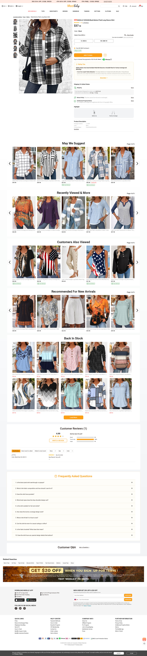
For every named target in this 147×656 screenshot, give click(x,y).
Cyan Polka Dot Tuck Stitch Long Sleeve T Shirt (73, 410)
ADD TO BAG (88, 55)
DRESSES (65, 11)
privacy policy (79, 644)
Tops (24, 17)
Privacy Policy (118, 623)
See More (76, 129)
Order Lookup (54, 631)
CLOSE (131, 653)
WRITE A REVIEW (58, 440)
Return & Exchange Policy (21, 623)
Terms (85, 605)
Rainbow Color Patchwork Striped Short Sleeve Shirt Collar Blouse (54, 180)
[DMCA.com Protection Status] (99, 638)
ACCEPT (119, 653)
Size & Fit (17, 627)
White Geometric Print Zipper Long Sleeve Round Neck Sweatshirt (29, 410)
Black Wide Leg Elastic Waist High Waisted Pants (50, 329)
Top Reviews (16, 451)
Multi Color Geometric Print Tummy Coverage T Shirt (100, 279)
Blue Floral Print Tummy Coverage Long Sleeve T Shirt (26, 374)
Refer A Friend (119, 631)
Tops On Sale (21, 563)
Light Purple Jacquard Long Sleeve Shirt (121, 180)
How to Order (54, 623)
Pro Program (85, 625)
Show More (103, 78)
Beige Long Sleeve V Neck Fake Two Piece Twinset (50, 230)
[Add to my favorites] (105, 55)
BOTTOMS (97, 11)
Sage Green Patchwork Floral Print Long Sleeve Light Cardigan (28, 230)
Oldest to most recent (40, 451)
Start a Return (54, 633)
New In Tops (6, 563)
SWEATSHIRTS (54, 11)
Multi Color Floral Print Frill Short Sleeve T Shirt (74, 279)
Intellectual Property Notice (122, 625)
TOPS (42, 11)
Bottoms (58, 563)
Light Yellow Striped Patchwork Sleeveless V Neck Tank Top (27, 279)
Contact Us (53, 629)
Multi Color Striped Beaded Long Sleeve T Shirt (122, 374)
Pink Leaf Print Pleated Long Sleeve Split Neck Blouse (75, 374)
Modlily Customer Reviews (21, 633)
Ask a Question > (84, 547)
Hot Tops (14, 563)
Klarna (117, 627)
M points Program (55, 625)
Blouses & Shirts (30, 563)
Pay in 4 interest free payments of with (88, 59)
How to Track (18, 629)
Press (83, 631)
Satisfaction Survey (87, 629)
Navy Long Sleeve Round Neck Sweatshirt (122, 230)
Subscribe (128, 595)
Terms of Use (118, 621)
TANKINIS (86, 11)
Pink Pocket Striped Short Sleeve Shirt (22, 180)
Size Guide (130, 35)
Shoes (72, 563)
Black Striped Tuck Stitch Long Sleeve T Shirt (96, 374)
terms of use (71, 644)
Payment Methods (55, 621)
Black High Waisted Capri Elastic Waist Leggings (49, 279)
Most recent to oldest (27, 451)
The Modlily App (119, 629)
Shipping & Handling (20, 625)
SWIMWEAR (76, 11)
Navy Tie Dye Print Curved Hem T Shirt (121, 279)
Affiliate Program (86, 623)
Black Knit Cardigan (67, 230)
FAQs (16, 621)
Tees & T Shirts (39, 563)
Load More (73, 417)
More (132, 87)
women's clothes (17, 17)
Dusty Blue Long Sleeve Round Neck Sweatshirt (98, 230)
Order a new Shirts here (128, 37)
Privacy (89, 605)
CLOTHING (108, 11)
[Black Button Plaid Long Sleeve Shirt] (45, 56)
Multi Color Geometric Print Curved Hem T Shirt (74, 329)
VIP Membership (54, 627)
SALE (117, 11)
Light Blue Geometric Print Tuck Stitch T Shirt (48, 374)
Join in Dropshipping (87, 627)
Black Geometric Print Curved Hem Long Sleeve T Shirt (51, 410)
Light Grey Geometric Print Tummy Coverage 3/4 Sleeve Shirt (78, 180)
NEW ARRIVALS (32, 11)
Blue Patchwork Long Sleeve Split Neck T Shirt (122, 410)
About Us (84, 621)
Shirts (28, 17)
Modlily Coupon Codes (20, 631)
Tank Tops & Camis (49, 563)
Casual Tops (65, 563)
